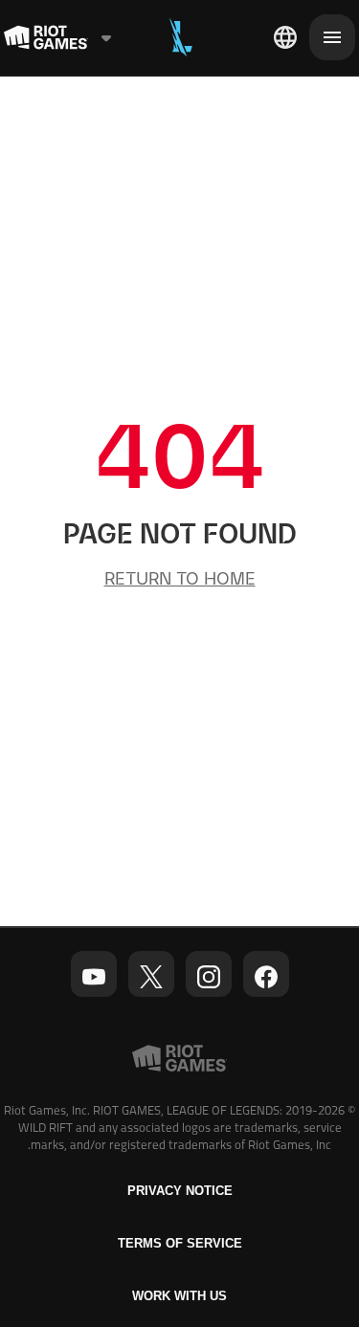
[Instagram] (208, 976)
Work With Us (179, 1296)
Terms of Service (180, 1243)
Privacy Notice (180, 1190)
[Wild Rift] (181, 37)
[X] (151, 976)
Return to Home (180, 578)
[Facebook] (266, 976)
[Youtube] (93, 976)
